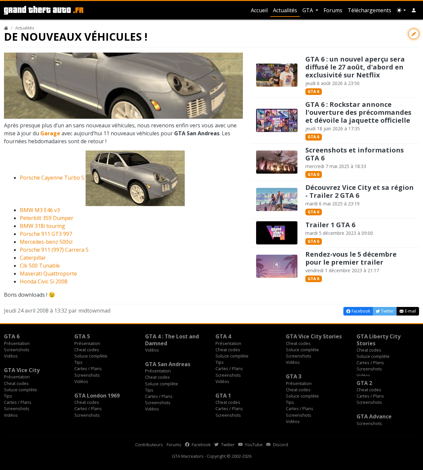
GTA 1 (223, 395)
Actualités (285, 10)
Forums (333, 10)
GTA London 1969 (97, 395)
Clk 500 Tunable (40, 265)
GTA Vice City (22, 370)
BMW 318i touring (42, 226)
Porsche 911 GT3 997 (46, 233)
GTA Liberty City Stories (379, 340)
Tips (78, 362)
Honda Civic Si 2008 (43, 281)
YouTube (253, 445)
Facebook (201, 445)
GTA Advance (374, 416)
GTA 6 (313, 91)
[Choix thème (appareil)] (401, 10)
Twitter (227, 445)
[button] (413, 10)
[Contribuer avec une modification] (413, 34)
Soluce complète (90, 356)
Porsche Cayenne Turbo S (52, 177)
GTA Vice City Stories (314, 336)
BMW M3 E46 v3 (40, 210)
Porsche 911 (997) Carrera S (54, 249)
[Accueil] (6, 28)
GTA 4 (223, 336)
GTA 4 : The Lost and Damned (172, 340)
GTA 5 (82, 336)
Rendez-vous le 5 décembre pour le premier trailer (351, 258)
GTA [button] (308, 10)
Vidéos (11, 356)
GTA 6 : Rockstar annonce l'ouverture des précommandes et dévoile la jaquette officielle (358, 112)
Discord (280, 445)
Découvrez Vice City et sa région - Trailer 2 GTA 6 (359, 191)
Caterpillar (33, 257)
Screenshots (16, 350)
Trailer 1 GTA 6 (330, 224)
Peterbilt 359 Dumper (46, 218)
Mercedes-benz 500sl (46, 241)
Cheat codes (86, 350)
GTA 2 (364, 383)
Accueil (259, 10)
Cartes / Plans (88, 368)
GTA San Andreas (167, 364)
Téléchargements (369, 10)
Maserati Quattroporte (48, 273)
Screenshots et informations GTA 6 (354, 154)
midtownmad (94, 310)
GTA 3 (293, 376)
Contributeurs (149, 445)
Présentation (17, 343)
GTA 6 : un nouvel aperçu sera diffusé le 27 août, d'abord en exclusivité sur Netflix (355, 67)
